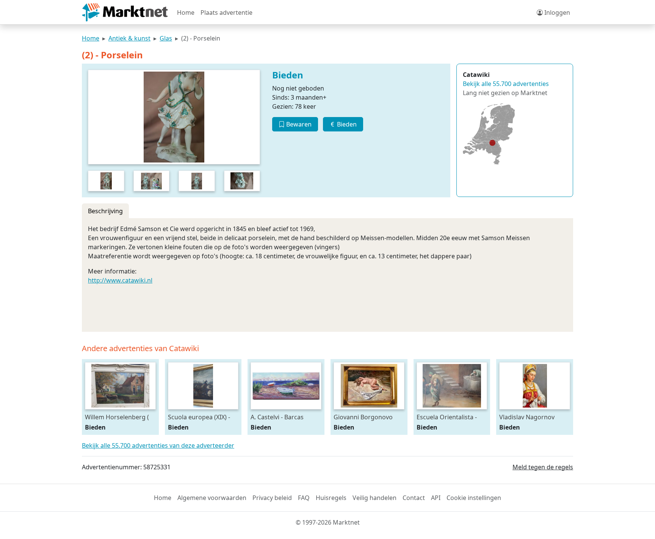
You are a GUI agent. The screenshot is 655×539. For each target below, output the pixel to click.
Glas (166, 38)
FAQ (304, 498)
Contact (414, 498)
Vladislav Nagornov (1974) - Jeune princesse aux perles (533, 417)
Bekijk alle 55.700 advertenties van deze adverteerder (158, 445)
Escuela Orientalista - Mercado (447, 417)
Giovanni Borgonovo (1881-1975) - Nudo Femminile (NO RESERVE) (363, 417)
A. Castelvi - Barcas (277, 417)
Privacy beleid (272, 498)
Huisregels (331, 498)
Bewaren (298, 124)
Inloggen (556, 12)
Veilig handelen (374, 498)
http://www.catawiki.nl (120, 280)
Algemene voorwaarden (211, 498)
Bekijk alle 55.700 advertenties (506, 84)
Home (185, 12)
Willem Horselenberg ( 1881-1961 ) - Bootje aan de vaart (119, 417)
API (435, 498)
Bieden (346, 124)
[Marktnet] (125, 12)
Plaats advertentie (226, 12)
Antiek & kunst (129, 38)
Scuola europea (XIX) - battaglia (199, 417)
